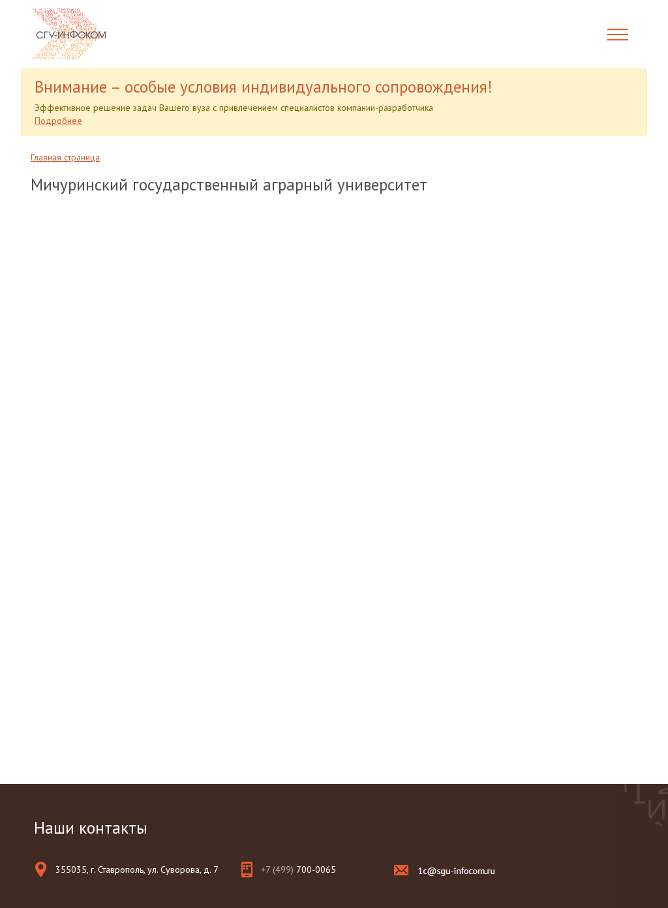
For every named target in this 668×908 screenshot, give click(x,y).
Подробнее (58, 121)
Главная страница (65, 157)
